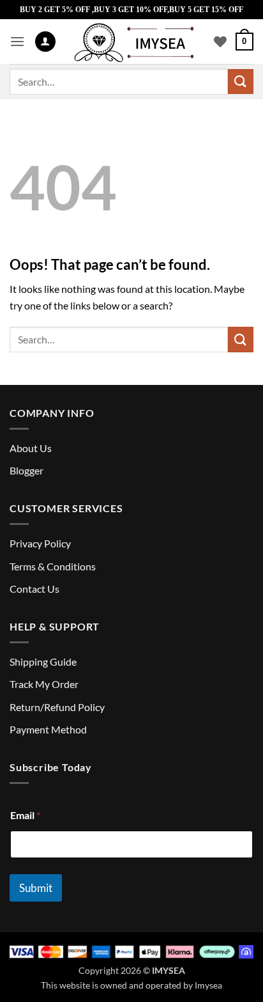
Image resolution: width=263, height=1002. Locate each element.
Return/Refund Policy (57, 707)
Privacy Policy (40, 543)
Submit (35, 888)
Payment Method (48, 729)
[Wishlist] (220, 41)
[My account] (45, 41)
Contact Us (34, 589)
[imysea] (135, 41)
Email (25, 815)
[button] (17, 41)
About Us (31, 448)
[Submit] (240, 81)
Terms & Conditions (53, 566)
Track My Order (44, 684)
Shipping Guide (43, 661)
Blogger (26, 470)
